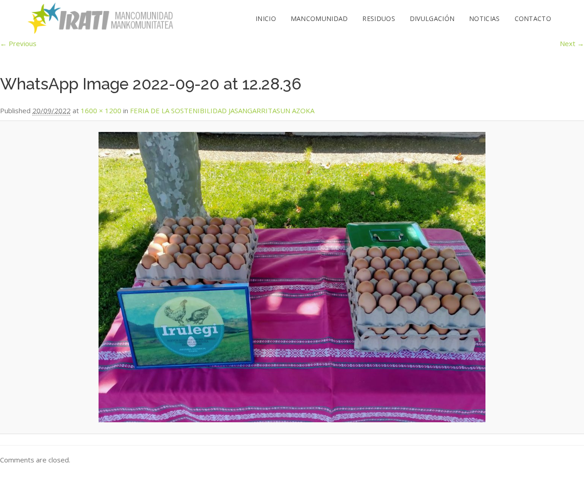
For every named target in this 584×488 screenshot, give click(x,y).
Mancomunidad (319, 18)
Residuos (378, 18)
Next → (572, 43)
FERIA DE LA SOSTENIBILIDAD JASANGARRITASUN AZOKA (222, 110)
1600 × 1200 (101, 110)
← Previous (18, 43)
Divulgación (432, 18)
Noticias (484, 18)
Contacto (533, 18)
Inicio (266, 18)
